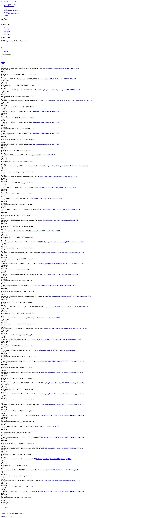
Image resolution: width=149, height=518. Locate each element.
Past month (7, 32)
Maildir (6, 516)
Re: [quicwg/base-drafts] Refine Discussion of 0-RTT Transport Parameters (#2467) (69, 296)
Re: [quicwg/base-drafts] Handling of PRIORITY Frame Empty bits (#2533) (63, 263)
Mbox (2, 516)
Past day (6, 29)
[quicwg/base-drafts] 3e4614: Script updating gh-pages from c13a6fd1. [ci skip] (65, 328)
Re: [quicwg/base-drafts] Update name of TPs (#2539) (45, 111)
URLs (10, 516)
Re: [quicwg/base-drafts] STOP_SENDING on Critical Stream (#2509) (59, 470)
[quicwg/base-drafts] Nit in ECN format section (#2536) (46, 198)
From (2, 63)
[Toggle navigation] (1, 47)
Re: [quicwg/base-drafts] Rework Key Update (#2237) (45, 231)
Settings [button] (6, 12)
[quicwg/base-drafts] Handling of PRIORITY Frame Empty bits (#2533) (60, 480)
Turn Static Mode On (13, 13)
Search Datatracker (9, 6)
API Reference (16, 10)
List (2, 66)
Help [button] (5, 9)
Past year (6, 34)
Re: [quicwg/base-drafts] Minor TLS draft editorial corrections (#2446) (58, 220)
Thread (6, 51)
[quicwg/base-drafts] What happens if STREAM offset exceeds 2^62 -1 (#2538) (66, 166)
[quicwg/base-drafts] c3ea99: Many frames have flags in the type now (57, 350)
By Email (16, 41)
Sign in (6, 15)
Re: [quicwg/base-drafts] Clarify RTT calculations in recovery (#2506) (58, 285)
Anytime (6, 28)
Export (6, 59)
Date (5, 49)
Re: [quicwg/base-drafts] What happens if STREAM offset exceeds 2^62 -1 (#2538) (69, 100)
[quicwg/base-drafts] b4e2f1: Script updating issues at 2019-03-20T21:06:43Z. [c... (68, 307)
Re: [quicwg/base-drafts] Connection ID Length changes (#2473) (54, 459)
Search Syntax (8, 10)
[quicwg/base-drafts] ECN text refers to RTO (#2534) (44, 426)
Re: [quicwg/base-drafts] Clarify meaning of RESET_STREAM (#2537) (60, 68)
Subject (3, 62)
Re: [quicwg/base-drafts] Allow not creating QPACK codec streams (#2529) (63, 242)
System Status (24, 41)
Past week (7, 31)
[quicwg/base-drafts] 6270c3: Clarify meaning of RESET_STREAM (57, 79)
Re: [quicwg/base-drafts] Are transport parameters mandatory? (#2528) (58, 176)
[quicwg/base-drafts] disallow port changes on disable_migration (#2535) (60, 209)
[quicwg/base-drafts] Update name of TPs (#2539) (41, 155)
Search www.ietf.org (9, 4)
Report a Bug (9, 41)
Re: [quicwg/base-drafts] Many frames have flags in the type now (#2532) (61, 339)
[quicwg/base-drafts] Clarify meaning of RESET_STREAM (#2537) (57, 187)
